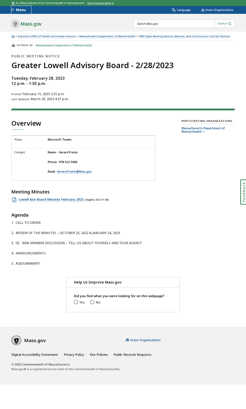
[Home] (13, 36)
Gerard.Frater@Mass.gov (74, 171)
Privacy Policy (74, 354)
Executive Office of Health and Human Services (47, 36)
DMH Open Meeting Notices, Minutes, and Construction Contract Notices (184, 36)
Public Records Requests (132, 354)
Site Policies (99, 354)
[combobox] (184, 24)
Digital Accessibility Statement (34, 354)
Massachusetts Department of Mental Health (107, 36)
